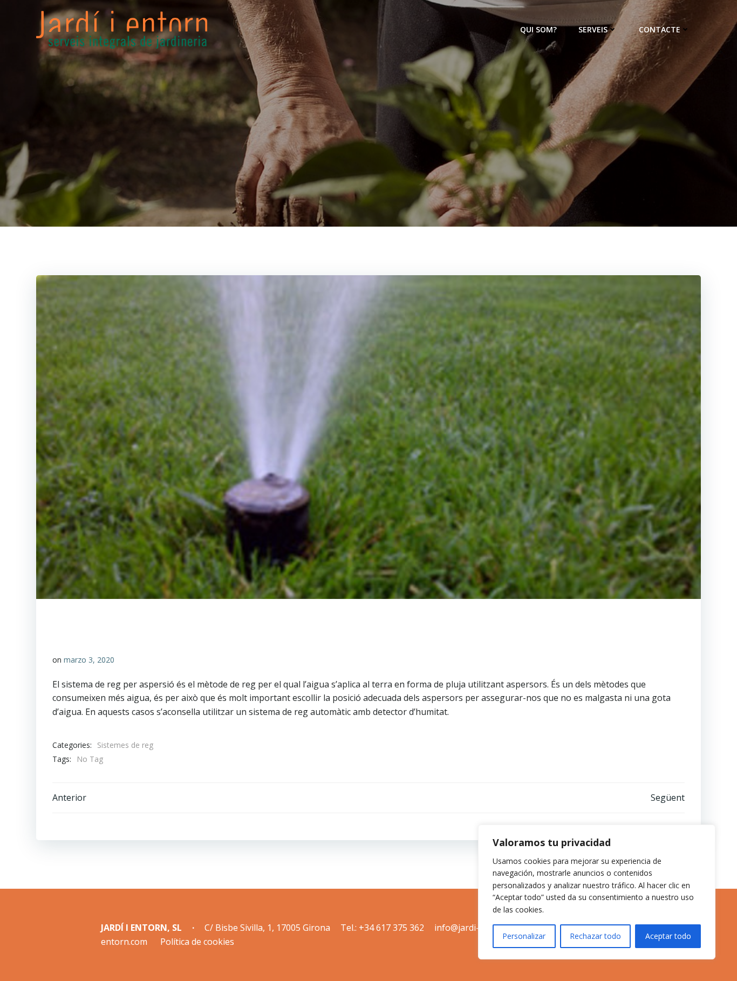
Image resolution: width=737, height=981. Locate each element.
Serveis (593, 29)
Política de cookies (197, 942)
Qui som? (538, 29)
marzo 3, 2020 (89, 660)
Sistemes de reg (125, 745)
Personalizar (523, 936)
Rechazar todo (595, 936)
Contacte (659, 29)
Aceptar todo (668, 936)
